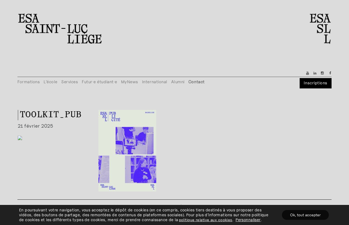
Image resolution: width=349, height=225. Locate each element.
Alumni (178, 81)
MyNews (129, 81)
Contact (196, 81)
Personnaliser (248, 219)
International (154, 81)
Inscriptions (315, 82)
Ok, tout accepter (305, 214)
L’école (51, 81)
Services (69, 81)
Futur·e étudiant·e (99, 81)
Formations (28, 81)
